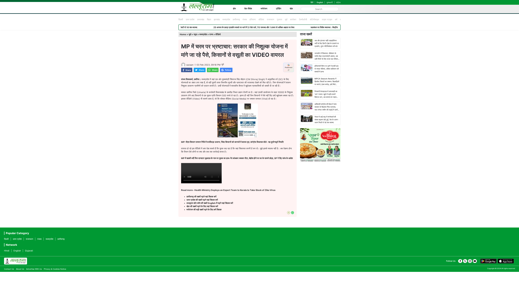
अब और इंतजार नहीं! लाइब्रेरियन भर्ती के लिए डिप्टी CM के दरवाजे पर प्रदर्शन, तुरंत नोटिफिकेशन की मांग (327, 43)
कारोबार (293, 19)
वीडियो (218, 34)
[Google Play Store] (488, 261)
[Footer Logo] (15, 261)
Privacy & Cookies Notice (55, 269)
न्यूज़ (195, 34)
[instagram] (470, 261)
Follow (228, 70)
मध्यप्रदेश (226, 19)
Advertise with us (34, 269)
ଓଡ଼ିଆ (338, 2)
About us (20, 269)
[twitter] (465, 261)
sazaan (189, 64)
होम (234, 8)
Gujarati (29, 250)
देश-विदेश (248, 8)
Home (183, 34)
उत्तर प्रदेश (190, 19)
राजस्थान (270, 19)
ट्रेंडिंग (278, 8)
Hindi (6, 250)
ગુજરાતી (329, 2)
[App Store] (506, 261)
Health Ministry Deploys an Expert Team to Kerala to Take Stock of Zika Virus (234, 190)
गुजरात (279, 19)
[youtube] (475, 261)
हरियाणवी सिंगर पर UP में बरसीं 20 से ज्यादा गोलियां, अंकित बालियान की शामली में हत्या (327, 69)
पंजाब (245, 19)
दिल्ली (180, 19)
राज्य (211, 34)
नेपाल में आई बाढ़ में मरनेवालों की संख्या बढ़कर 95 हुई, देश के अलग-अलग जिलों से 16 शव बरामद (326, 120)
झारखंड (217, 19)
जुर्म (286, 19)
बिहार (209, 19)
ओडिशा (261, 19)
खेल (291, 8)
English (320, 2)
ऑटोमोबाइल (314, 19)
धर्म (336, 19)
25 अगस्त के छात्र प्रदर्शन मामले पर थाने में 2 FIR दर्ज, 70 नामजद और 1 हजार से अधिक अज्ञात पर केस (237, 27)
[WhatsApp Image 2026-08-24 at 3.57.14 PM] (237, 136)
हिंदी (312, 2)
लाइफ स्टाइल (327, 19)
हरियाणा (252, 19)
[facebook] (460, 261)
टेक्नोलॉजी (303, 19)
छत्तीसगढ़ (236, 19)
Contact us (9, 269)
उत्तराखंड (200, 19)
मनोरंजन (264, 8)
